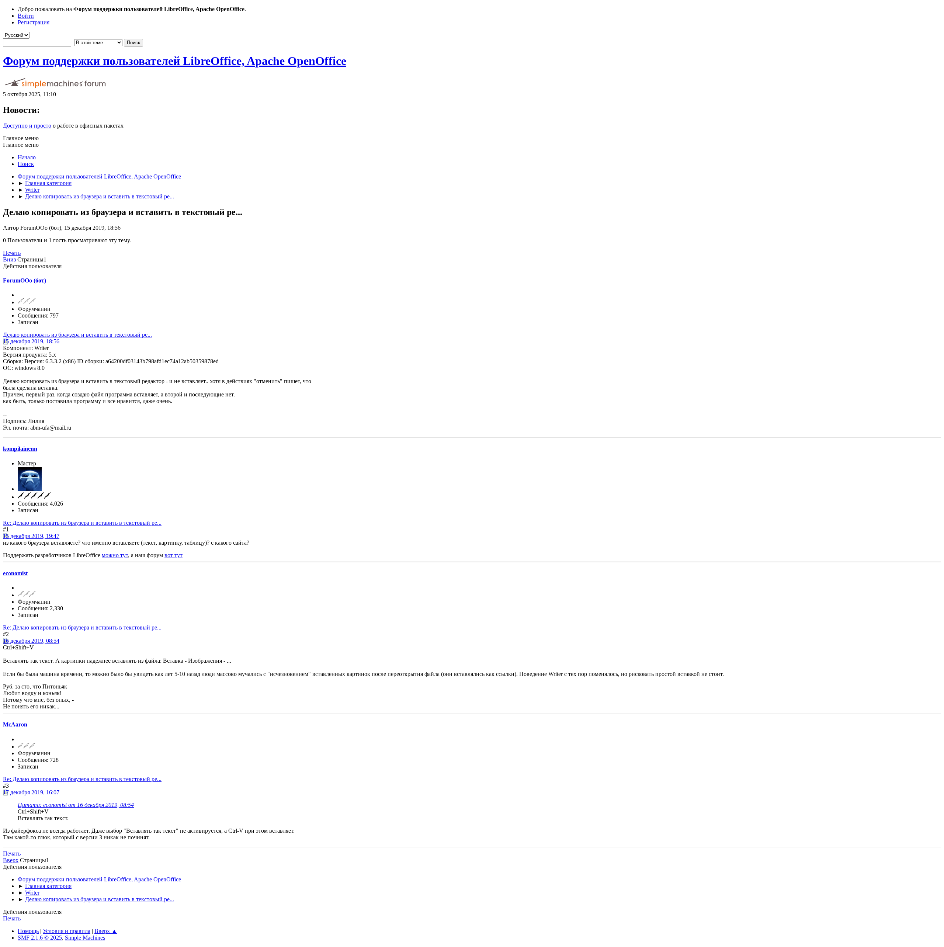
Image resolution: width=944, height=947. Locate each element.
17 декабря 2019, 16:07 (31, 792)
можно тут (115, 555)
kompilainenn (20, 448)
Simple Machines (85, 937)
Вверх (10, 860)
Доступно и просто (27, 125)
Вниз (9, 259)
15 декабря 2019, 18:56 (31, 341)
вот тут (173, 555)
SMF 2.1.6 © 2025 (40, 937)
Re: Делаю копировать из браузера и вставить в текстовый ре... (82, 523)
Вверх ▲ (105, 931)
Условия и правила (66, 931)
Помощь (28, 931)
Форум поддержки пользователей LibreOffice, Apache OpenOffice (174, 60)
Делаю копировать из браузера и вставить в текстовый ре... (77, 335)
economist (15, 573)
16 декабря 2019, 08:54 (31, 641)
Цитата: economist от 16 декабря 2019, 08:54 (76, 805)
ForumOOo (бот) (24, 280)
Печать (12, 253)
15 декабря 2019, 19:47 (31, 536)
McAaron (15, 724)
